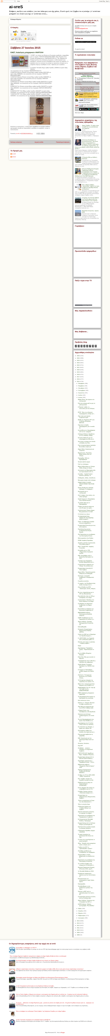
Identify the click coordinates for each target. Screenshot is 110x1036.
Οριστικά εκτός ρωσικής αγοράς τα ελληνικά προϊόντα (86, 827)
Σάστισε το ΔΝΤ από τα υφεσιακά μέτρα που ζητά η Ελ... (86, 893)
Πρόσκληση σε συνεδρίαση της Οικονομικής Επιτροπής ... (86, 860)
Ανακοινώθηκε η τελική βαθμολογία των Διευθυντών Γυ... (86, 856)
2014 (78, 921)
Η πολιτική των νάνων (84, 514)
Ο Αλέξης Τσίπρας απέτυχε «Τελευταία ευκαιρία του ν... (86, 792)
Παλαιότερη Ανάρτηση (62, 142)
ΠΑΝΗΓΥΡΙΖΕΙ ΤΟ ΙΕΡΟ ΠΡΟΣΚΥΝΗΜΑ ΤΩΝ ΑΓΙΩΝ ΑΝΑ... (86, 484)
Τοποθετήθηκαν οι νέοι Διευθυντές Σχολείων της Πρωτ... (85, 888)
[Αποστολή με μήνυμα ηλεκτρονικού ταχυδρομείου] (37, 133)
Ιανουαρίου (81, 918)
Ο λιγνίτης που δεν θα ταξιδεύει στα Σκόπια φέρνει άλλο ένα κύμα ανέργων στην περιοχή (90, 199)
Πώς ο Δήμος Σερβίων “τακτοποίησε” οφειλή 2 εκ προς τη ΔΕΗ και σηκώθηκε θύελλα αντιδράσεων (90, 187)
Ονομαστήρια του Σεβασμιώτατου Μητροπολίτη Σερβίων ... (86, 797)
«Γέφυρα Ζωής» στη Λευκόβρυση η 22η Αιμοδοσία (86, 711)
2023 (78, 362)
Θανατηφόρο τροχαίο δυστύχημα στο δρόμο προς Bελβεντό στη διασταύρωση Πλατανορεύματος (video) (42, 977)
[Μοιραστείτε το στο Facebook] (42, 133)
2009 (78, 932)
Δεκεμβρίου (81, 383)
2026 (78, 355)
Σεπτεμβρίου (82, 390)
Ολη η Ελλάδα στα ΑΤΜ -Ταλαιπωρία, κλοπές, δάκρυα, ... (87, 588)
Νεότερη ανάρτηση (16, 142)
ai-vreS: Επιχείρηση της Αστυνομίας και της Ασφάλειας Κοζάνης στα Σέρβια (35, 986)
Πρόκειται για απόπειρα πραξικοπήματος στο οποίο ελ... (86, 715)
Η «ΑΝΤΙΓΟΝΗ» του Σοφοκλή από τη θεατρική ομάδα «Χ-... (86, 638)
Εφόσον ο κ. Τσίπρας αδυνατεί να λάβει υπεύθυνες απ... (86, 703)
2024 (78, 360)
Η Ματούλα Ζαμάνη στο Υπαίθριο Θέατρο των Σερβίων (84, 808)
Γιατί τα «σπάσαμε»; (83, 464)
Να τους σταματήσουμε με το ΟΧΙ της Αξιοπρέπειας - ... (86, 593)
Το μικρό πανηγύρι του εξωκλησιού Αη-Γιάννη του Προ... (85, 836)
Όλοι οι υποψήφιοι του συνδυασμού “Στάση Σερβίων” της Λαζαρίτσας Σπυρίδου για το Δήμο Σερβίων (41, 1011)
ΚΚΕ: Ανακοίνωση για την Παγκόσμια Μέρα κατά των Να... (86, 739)
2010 (78, 930)
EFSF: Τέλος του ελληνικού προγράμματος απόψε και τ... (86, 413)
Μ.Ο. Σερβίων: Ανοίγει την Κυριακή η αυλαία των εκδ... (86, 779)
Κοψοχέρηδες (81, 884)
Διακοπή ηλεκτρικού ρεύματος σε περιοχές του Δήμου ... (86, 812)
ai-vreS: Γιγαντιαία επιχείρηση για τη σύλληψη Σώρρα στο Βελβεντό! (33, 1019)
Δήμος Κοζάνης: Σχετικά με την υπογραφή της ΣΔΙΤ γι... (86, 901)
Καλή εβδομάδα (82, 626)
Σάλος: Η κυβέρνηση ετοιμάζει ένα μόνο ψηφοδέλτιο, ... (86, 522)
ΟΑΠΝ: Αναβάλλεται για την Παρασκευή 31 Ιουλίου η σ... (86, 618)
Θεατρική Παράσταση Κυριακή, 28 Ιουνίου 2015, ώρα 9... (86, 868)
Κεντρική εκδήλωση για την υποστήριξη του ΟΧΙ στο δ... (86, 438)
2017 (78, 376)
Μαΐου (80, 908)
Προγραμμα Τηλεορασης (87, 305)
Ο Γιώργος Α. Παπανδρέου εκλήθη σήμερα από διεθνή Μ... (86, 671)
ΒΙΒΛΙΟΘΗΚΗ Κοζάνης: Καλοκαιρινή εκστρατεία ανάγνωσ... (85, 614)
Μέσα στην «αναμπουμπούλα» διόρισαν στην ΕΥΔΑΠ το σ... (86, 684)
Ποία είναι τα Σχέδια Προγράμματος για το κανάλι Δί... (86, 426)
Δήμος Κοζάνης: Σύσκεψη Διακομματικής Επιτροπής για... (85, 623)
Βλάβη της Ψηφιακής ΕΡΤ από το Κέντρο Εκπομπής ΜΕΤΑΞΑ (86, 421)
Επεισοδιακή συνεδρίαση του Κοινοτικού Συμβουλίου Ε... (86, 609)
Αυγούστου (81, 393)
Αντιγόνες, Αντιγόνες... (84, 743)
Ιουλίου (80, 395)
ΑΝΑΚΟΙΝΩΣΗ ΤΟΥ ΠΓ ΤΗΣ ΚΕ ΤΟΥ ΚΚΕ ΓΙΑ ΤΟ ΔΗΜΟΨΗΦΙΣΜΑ (86, 689)
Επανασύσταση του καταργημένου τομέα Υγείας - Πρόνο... (86, 880)
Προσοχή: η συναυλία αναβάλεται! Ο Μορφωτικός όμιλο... (86, 577)
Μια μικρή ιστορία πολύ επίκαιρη (86, 480)
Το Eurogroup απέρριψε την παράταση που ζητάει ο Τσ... (86, 680)
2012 (78, 925)
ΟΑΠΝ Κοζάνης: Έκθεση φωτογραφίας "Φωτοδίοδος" (86, 904)
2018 (78, 374)
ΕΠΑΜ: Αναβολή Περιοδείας (85, 540)
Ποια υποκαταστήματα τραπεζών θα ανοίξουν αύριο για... (87, 446)
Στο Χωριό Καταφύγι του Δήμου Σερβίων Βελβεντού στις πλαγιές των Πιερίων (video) (37, 960)
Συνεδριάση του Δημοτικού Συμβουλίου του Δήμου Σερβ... (85, 605)
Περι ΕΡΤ (80, 745)
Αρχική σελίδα (39, 142)
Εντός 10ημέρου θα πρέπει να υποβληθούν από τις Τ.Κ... (86, 788)
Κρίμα (79, 645)
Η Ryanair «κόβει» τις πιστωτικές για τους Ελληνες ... (86, 408)
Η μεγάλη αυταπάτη (83, 581)
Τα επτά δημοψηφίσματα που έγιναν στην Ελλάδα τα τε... (86, 720)
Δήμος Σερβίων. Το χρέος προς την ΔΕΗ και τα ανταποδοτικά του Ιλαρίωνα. (90, 127)
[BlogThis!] (39, 133)
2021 (78, 367)
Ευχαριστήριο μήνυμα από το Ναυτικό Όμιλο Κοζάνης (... (86, 757)
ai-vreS (16, 7)
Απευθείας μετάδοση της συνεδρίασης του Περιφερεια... (87, 851)
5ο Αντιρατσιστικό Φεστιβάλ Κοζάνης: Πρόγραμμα (85, 820)
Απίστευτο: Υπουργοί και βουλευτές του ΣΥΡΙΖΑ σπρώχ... (84, 676)
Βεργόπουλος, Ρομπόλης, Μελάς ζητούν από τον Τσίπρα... (85, 454)
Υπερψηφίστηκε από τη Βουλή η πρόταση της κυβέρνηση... (86, 661)
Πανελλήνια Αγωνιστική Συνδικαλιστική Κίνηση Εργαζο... (84, 530)
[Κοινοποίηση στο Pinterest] (44, 133)
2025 (78, 358)
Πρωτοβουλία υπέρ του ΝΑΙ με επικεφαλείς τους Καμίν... (86, 596)
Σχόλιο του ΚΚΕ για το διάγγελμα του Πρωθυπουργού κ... (87, 635)
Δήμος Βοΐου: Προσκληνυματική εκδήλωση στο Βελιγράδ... (86, 572)
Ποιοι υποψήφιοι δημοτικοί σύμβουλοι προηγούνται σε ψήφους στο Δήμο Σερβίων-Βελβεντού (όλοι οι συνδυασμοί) (38, 956)
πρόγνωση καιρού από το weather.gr (23, 41)
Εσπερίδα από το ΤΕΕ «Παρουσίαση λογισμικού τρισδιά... (85, 552)
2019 (78, 372)
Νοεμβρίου (81, 385)
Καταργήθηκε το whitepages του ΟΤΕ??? (26, 947)
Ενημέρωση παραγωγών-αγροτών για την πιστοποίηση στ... (86, 875)
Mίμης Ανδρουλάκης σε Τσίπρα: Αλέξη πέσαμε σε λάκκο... (86, 467)
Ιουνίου (80, 397)
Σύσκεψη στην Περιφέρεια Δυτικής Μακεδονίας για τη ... (86, 561)
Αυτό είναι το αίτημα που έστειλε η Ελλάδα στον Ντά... (86, 442)
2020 (78, 369)
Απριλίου (80, 911)
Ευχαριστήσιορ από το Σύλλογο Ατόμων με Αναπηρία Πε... (86, 823)
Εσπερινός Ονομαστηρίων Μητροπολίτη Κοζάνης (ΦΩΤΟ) (85, 630)
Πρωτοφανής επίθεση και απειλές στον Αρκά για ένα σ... (86, 731)
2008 (78, 935)
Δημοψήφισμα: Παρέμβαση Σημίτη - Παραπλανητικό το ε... (86, 649)
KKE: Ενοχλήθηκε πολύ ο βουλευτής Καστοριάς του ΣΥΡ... (85, 557)
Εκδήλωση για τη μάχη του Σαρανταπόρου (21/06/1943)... (85, 784)
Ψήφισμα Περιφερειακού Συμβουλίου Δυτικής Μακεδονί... (84, 771)
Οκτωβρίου (81, 388)
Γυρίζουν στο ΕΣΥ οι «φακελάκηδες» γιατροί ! (85, 847)
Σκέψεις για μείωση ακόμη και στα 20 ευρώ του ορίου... (86, 507)
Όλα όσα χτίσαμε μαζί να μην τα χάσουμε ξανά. (86, 404)
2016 (78, 379)
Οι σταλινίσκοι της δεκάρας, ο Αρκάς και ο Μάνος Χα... (86, 727)
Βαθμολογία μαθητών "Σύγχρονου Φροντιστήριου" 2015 (86, 766)
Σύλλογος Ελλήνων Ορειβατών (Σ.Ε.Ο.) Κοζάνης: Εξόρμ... (86, 434)
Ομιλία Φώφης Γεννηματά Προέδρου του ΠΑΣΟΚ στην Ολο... (86, 666)
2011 (78, 928)
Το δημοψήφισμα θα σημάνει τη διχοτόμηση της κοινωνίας (86, 697)
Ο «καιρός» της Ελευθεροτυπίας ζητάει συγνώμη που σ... (86, 584)
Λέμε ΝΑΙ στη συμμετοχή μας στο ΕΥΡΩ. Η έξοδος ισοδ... (86, 707)
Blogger (63, 1032)
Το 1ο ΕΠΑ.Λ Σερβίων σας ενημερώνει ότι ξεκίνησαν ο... (86, 864)
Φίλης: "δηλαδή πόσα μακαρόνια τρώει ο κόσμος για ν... (86, 844)
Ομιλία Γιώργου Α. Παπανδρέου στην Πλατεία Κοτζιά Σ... (86, 499)
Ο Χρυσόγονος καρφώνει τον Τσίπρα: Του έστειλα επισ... (86, 565)
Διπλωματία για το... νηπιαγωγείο (83, 492)
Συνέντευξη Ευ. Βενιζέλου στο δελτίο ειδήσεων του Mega (86, 600)
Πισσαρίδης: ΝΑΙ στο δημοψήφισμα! (83, 458)
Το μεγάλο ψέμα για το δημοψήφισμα (84, 503)
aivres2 (14, 156)
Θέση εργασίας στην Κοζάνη (85, 538)
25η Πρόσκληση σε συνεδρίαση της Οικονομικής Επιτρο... (86, 535)
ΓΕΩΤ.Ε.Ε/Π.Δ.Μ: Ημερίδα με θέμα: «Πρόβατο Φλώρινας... (86, 753)
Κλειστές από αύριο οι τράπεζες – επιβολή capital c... (86, 642)
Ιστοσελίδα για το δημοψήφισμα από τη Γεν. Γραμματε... (86, 431)
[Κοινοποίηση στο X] (40, 133)
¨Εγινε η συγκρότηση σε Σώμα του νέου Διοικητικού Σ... (86, 801)
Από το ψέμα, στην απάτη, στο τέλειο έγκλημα (86, 495)
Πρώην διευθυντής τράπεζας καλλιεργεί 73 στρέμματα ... (86, 488)
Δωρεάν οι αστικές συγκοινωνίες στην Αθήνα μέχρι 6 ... (86, 543)
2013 (78, 923)
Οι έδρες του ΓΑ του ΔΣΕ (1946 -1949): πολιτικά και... (86, 775)
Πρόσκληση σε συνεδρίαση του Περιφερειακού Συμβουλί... (86, 816)
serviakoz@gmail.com (81, 28)
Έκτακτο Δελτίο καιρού (84, 462)
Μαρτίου (80, 913)
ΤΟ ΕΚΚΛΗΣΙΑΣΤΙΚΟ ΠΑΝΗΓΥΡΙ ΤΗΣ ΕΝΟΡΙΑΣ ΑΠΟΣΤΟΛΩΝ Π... (86, 518)
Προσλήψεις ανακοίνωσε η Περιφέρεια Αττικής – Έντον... (86, 761)
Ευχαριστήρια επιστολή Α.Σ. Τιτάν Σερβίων (85, 569)
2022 (78, 365)
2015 (78, 381)
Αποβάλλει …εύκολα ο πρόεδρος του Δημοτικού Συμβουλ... (85, 749)
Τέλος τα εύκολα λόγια (84, 804)
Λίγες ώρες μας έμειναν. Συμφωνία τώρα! (84, 416)
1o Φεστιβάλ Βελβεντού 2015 (86, 871)
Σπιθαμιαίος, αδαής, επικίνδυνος (86, 477)
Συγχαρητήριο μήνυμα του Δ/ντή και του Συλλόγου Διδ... (86, 897)
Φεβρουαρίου (82, 915)
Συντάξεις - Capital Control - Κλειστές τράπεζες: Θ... (85, 474)
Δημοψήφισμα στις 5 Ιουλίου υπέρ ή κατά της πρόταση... (86, 723)
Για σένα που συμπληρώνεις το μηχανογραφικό (86, 840)
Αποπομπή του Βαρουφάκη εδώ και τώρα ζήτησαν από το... (86, 471)
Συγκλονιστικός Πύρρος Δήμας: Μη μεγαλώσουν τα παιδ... (86, 511)
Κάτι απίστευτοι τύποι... (84, 700)
